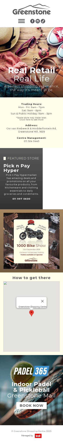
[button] (21, 21)
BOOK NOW (31, 405)
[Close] (42, 301)
